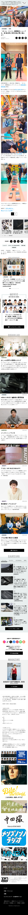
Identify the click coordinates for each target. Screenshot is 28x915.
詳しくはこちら (24, 3)
